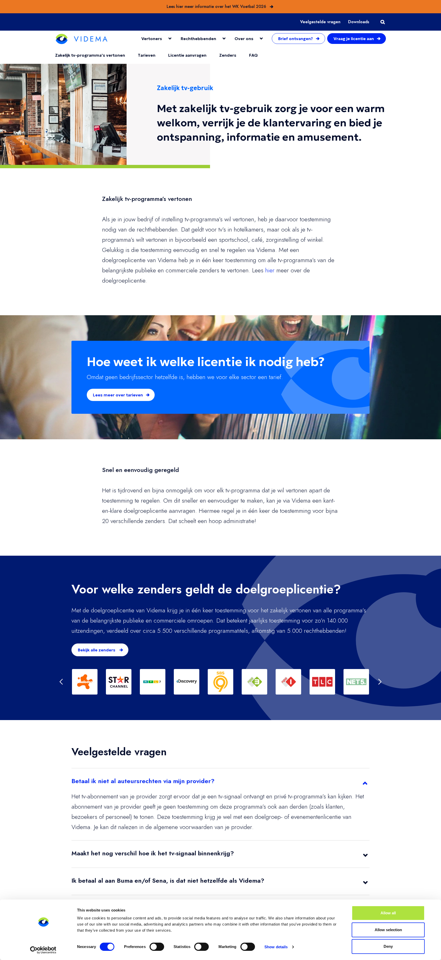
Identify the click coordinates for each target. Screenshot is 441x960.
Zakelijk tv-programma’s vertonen (90, 55)
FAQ (253, 55)
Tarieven (146, 55)
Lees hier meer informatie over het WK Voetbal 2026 (216, 6)
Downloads (358, 22)
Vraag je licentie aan (354, 38)
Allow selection (388, 930)
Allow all (388, 913)
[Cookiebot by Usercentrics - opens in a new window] (43, 950)
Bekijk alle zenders (97, 649)
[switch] (157, 947)
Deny (388, 946)
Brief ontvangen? (295, 38)
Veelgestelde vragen (320, 22)
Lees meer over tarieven (118, 394)
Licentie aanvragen (187, 55)
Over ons (244, 38)
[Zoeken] (381, 22)
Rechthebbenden (198, 38)
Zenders (227, 55)
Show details (276, 947)
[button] (61, 681)
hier (270, 270)
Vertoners (151, 38)
